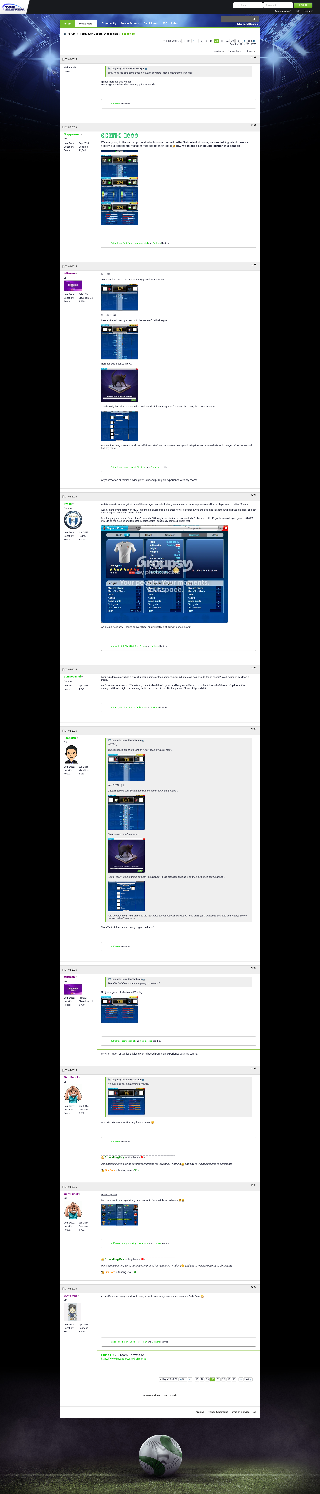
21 (222, 40)
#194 (253, 495)
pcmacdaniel (141, 243)
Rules (174, 23)
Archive (200, 1412)
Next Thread (169, 1395)
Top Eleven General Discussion (99, 33)
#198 (253, 1068)
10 (200, 40)
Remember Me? (283, 11)
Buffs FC (107, 1355)
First (188, 40)
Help (298, 11)
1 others (155, 646)
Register (308, 11)
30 (232, 40)
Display (250, 51)
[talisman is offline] (73, 286)
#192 (253, 125)
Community (109, 23)
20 (216, 40)
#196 (253, 729)
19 (211, 40)
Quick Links (151, 23)
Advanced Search (247, 24)
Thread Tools (234, 51)
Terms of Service (239, 1412)
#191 (253, 57)
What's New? (86, 23)
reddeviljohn (117, 707)
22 (227, 40)
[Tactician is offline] (71, 754)
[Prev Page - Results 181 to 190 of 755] (193, 41)
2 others (157, 243)
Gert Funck (128, 243)
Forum (67, 23)
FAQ (164, 23)
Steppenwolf (128, 1243)
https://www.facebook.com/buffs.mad (123, 1358)
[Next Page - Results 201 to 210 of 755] (244, 41)
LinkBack (218, 51)
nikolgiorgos (146, 1041)
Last (250, 40)
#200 (253, 1287)
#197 (253, 968)
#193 (253, 264)
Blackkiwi (141, 467)
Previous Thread (152, 1395)
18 (206, 40)
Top (254, 1412)
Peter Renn (116, 243)
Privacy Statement (217, 1412)
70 (237, 40)
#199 (253, 1185)
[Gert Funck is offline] (73, 1093)
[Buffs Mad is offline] (72, 1312)
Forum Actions (130, 23)
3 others (155, 467)
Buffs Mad (116, 104)
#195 (253, 667)
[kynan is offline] (73, 520)
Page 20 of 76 (173, 40)
